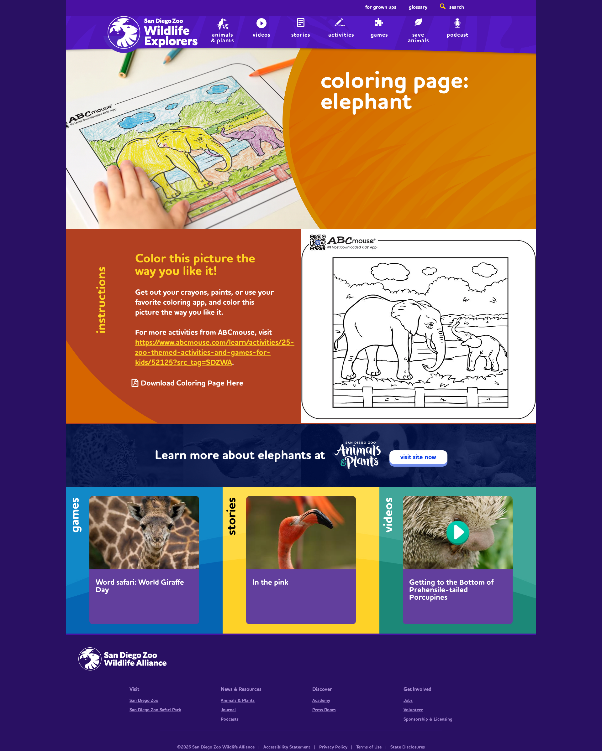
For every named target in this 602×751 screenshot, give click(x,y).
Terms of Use (369, 747)
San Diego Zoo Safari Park (155, 710)
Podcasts (230, 719)
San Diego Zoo (143, 700)
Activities (341, 35)
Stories (300, 35)
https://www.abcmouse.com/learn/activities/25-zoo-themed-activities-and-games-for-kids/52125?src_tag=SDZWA (214, 352)
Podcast (457, 35)
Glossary (418, 7)
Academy (321, 700)
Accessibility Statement (286, 747)
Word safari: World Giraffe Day (140, 586)
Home (122, 26)
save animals (418, 37)
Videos (261, 35)
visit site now (418, 457)
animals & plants (222, 37)
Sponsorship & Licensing (428, 719)
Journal (228, 710)
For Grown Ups (380, 7)
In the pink (270, 582)
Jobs (408, 700)
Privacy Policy (333, 747)
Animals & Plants (238, 700)
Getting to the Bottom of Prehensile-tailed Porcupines (451, 590)
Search (456, 7)
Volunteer (413, 710)
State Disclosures (407, 747)
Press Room (324, 710)
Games (379, 35)
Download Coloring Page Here (192, 383)
